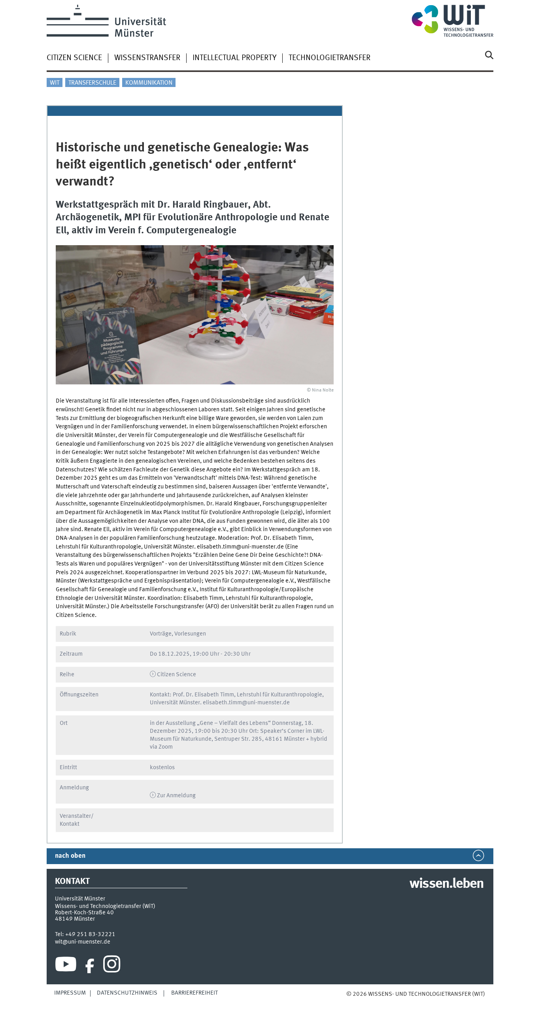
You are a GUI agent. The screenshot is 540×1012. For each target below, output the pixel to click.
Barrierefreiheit (194, 993)
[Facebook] (89, 966)
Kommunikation (148, 83)
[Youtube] (66, 966)
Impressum (70, 993)
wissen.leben (446, 884)
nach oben (70, 856)
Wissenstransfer (147, 58)
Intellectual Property (234, 58)
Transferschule (92, 83)
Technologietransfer (329, 58)
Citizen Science (74, 58)
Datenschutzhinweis (127, 993)
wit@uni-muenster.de (82, 942)
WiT (54, 83)
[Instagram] (111, 966)
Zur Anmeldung (176, 796)
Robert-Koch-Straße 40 (84, 913)
